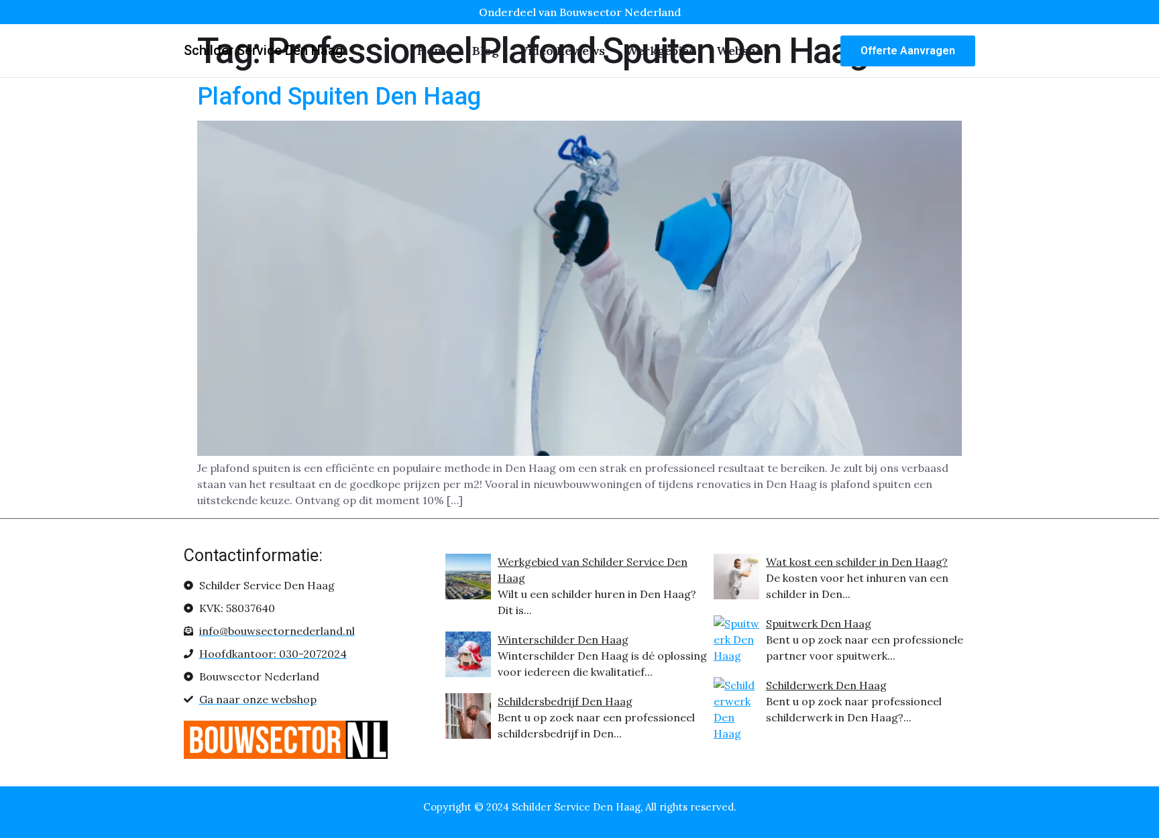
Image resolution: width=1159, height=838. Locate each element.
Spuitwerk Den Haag (818, 623)
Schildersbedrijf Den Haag (565, 701)
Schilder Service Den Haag (263, 50)
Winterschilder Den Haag (563, 639)
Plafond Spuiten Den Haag (339, 96)
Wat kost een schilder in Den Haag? (857, 561)
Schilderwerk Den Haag (826, 685)
